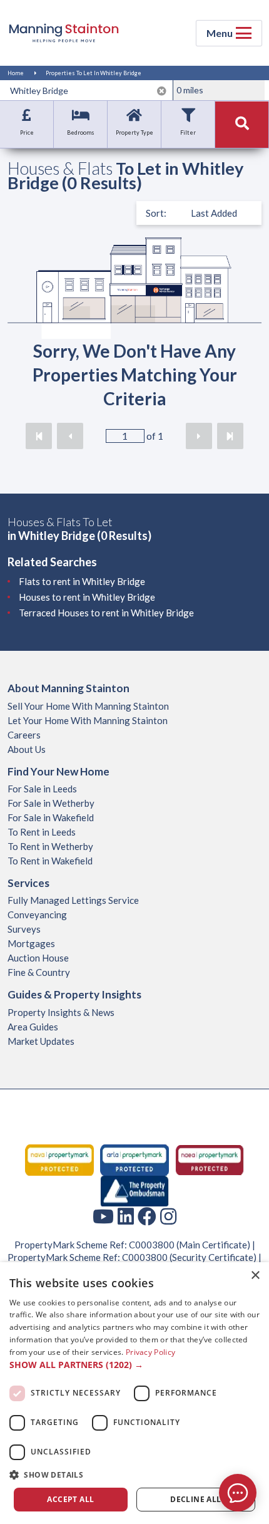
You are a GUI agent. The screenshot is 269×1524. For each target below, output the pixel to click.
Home (16, 73)
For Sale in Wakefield (51, 817)
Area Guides (33, 1026)
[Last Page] (230, 436)
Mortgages (31, 943)
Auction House (38, 957)
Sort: (156, 213)
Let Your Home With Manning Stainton (88, 720)
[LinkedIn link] (126, 1216)
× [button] (255, 1275)
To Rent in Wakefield (50, 860)
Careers (24, 734)
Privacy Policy (150, 1352)
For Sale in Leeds (42, 788)
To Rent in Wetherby (50, 846)
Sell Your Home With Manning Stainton (88, 706)
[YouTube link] (103, 1216)
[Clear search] (161, 90)
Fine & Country (39, 972)
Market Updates (41, 1041)
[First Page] (39, 436)
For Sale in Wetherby (51, 803)
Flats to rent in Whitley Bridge (82, 581)
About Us (27, 749)
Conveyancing (37, 914)
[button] (134, 1365)
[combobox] (88, 90)
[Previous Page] (70, 436)
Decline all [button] (195, 1499)
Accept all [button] (70, 1499)
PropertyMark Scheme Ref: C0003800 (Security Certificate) (132, 1257)
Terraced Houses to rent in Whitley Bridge (106, 612)
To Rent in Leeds (42, 831)
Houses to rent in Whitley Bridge (87, 597)
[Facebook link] (147, 1216)
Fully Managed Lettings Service (73, 900)
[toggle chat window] (237, 1492)
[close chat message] (246, 1372)
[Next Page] (199, 436)
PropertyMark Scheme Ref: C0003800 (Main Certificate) (132, 1244)
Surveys (24, 929)
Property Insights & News (61, 1012)
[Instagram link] (168, 1216)
